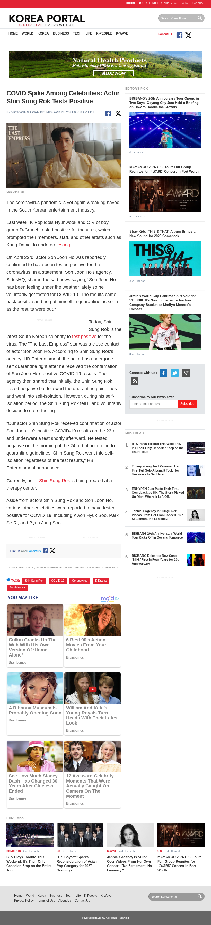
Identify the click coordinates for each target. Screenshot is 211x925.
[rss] (134, 380)
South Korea (17, 587)
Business (61, 33)
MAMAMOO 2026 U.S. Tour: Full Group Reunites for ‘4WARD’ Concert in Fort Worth (164, 169)
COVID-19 (57, 580)
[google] (186, 373)
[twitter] (175, 373)
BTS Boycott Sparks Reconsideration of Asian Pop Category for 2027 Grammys (77, 863)
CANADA (197, 3)
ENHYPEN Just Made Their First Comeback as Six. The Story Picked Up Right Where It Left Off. (158, 493)
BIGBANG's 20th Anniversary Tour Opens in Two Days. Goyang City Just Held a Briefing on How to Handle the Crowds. (164, 103)
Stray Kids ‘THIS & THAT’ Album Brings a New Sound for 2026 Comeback (162, 234)
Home (13, 33)
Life (89, 33)
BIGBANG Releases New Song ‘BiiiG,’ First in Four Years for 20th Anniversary (156, 560)
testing (63, 244)
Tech (77, 33)
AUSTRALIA (181, 3)
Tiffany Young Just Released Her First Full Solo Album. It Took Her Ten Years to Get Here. (156, 470)
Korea (43, 33)
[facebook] (163, 373)
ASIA (166, 3)
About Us (64, 900)
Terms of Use (46, 900)
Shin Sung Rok (54, 480)
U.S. (141, 3)
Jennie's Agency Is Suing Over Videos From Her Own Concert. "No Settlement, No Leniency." (157, 515)
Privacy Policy (24, 900)
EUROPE (154, 3)
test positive (84, 336)
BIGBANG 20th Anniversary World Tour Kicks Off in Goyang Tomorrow (157, 535)
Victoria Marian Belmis (31, 112)
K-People (104, 33)
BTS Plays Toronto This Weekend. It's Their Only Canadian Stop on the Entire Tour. (158, 448)
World (27, 33)
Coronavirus (79, 580)
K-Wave (122, 33)
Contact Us (82, 900)
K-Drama (101, 580)
